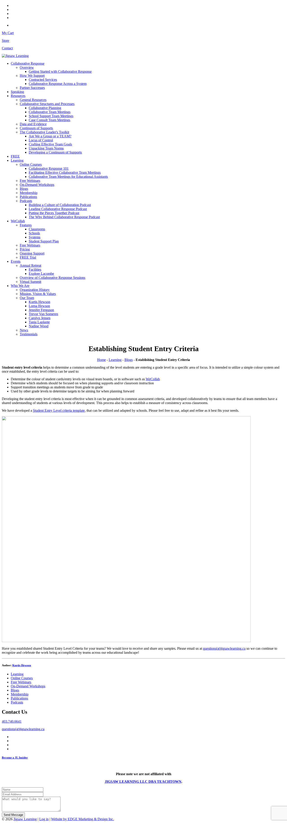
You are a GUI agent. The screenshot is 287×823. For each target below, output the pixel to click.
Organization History (35, 290)
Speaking (17, 92)
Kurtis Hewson (39, 302)
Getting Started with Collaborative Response (60, 71)
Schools (34, 233)
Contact (7, 48)
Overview (27, 67)
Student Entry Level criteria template (59, 410)
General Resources (33, 100)
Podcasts (26, 201)
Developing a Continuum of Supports (55, 152)
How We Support (32, 75)
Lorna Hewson (39, 306)
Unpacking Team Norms (46, 148)
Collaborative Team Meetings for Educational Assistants (68, 176)
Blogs (24, 189)
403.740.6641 (12, 721)
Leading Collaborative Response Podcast (58, 209)
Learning (17, 160)
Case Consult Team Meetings (49, 120)
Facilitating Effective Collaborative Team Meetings (65, 172)
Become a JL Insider (15, 757)
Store (5, 40)
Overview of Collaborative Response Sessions (52, 277)
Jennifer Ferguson (41, 310)
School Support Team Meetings (51, 116)
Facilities (35, 269)
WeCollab (18, 221)
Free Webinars (30, 181)
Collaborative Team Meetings (49, 112)
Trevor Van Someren (43, 314)
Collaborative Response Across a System (58, 84)
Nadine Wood (38, 326)
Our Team (27, 298)
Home (101, 360)
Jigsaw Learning (25, 819)
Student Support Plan (44, 241)
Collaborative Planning (45, 108)
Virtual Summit (30, 282)
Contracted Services (43, 79)
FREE (15, 156)
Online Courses (31, 164)
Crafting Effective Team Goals (50, 144)
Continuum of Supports (36, 128)
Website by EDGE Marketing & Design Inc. (82, 819)
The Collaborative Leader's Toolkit (44, 132)
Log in (44, 819)
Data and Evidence (33, 124)
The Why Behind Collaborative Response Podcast (64, 217)
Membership (28, 193)
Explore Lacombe (41, 273)
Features (26, 225)
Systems (34, 237)
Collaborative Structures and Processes (47, 104)
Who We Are (20, 286)
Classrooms (37, 229)
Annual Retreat (30, 265)
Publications (28, 197)
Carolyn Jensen (39, 318)
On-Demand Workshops (37, 185)
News (24, 330)
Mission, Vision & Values (38, 294)
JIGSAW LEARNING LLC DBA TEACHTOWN (143, 781)
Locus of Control (41, 140)
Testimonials (28, 334)
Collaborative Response (27, 63)
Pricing (25, 249)
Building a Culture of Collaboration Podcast (60, 205)
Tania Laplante (39, 322)
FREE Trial (28, 257)
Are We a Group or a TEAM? (50, 136)
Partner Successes (32, 88)
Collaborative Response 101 (49, 168)
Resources (18, 96)
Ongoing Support (32, 253)
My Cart (8, 33)
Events (15, 261)
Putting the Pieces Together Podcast (54, 213)
